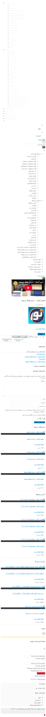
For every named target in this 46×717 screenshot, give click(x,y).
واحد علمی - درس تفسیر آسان (36, 351)
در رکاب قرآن (14, 23)
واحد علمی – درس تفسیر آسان (19, 99)
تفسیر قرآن (13, 77)
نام (43, 399)
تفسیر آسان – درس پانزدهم (35, 439)
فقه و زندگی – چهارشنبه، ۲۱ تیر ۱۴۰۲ (33, 526)
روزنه (11, 84)
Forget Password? (40, 676)
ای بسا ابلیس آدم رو (16, 62)
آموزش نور (13, 94)
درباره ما (38, 700)
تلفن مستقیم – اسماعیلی (17, 15)
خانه (39, 697)
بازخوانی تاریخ (14, 27)
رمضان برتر (13, 81)
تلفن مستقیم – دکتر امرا (17, 18)
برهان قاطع (13, 40)
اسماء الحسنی (14, 32)
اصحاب (12, 54)
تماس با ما (8, 121)
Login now (41, 673)
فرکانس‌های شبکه (10, 118)
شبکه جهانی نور (40, 328)
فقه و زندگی (13, 30)
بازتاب (12, 64)
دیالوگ (12, 47)
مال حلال (12, 86)
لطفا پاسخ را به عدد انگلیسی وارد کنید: (33, 415)
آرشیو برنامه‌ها (9, 50)
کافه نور (12, 42)
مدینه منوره (13, 89)
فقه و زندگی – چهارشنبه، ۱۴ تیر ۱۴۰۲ (33, 546)
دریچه (11, 79)
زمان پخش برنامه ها (11, 116)
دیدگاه (42, 381)
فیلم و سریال (9, 108)
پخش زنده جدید (10, 113)
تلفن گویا (12, 69)
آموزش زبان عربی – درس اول (35, 613)
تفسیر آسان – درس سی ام (35, 459)
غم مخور (12, 8)
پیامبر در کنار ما (14, 5)
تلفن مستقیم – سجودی (17, 13)
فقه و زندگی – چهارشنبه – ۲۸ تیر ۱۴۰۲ (32, 506)
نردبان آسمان (14, 91)
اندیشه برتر (13, 57)
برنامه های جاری (10, 3)
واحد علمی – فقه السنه (17, 106)
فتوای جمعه (13, 25)
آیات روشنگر (13, 52)
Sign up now (41, 679)
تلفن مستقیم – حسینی (17, 10)
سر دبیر (12, 37)
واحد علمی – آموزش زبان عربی (19, 96)
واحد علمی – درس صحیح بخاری (19, 101)
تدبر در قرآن (13, 45)
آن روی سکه (13, 20)
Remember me (36, 671)
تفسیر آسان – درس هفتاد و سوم (34, 479)
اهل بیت (12, 59)
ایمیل (43, 402)
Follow (41, 334)
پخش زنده (8, 111)
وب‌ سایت (42, 406)
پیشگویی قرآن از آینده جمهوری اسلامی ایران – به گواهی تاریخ (25, 573)
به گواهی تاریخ (14, 67)
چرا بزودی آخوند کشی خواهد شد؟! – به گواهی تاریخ (28, 593)
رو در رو (12, 35)
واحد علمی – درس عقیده (17, 104)
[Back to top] (44, 715)
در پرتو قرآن (13, 74)
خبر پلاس (12, 72)
